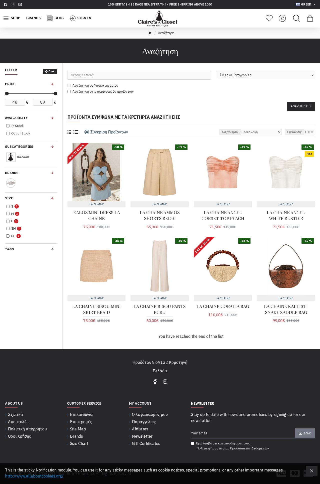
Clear (52, 71)
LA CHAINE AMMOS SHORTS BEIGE (160, 215)
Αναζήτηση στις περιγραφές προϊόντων (103, 91)
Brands (11, 173)
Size (9, 198)
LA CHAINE (97, 204)
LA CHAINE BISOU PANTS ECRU (160, 309)
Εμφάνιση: (294, 132)
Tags (9, 249)
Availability (16, 118)
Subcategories (19, 146)
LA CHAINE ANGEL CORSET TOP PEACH (223, 215)
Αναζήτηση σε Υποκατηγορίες (95, 85)
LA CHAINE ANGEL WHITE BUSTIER (286, 215)
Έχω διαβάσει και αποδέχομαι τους (232, 445)
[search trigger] (296, 18)
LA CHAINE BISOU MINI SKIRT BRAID (96, 309)
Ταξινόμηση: (230, 132)
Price (10, 84)
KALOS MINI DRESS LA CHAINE (96, 215)
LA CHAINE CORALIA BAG (222, 306)
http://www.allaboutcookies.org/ (34, 475)
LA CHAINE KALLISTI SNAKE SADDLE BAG (286, 309)
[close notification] (312, 471)
